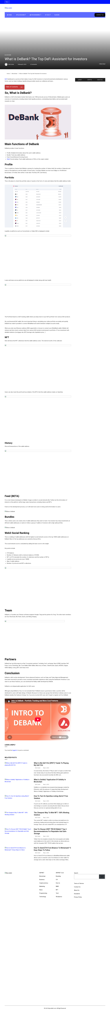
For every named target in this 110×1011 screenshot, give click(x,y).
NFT (57, 890)
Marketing (42, 886)
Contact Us (100, 15)
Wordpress (59, 896)
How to (58, 883)
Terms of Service (79, 883)
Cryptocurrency (43, 883)
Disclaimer (77, 893)
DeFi (6, 79)
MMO (57, 886)
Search (76, 873)
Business (42, 879)
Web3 (8, 159)
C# (57, 879)
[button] (21, 87)
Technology (42, 896)
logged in (14, 750)
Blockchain (8, 55)
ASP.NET (41, 873)
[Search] (102, 876)
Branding (58, 876)
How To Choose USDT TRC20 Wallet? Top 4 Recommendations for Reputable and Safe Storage (50, 831)
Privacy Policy (78, 897)
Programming (43, 893)
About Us (76, 890)
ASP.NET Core (60, 873)
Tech (57, 893)
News (41, 890)
